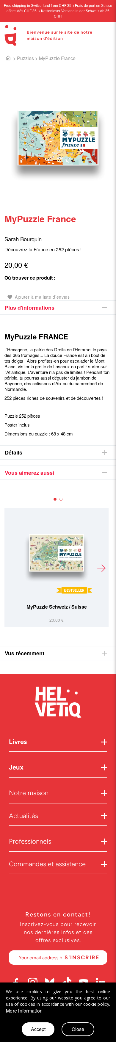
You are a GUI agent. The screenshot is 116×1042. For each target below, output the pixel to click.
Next (101, 568)
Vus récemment (24, 653)
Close (78, 1029)
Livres (18, 742)
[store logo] (10, 35)
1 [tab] (55, 499)
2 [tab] (60, 499)
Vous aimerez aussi (29, 473)
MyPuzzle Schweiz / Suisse (56, 606)
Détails (13, 452)
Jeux (16, 767)
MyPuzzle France (57, 58)
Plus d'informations (29, 307)
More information (24, 1010)
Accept (38, 1029)
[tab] (58, 307)
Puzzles (25, 58)
